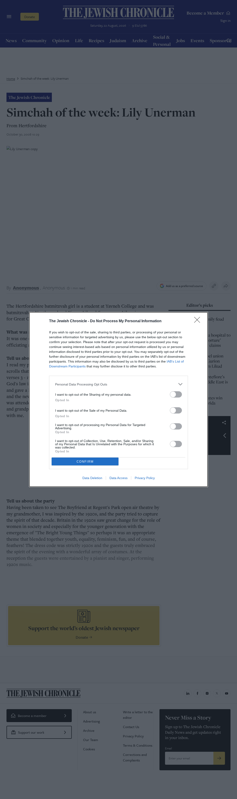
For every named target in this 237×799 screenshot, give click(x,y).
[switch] (176, 394)
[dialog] (118, 399)
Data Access (118, 478)
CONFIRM (85, 461)
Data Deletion (92, 478)
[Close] (198, 321)
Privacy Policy (145, 478)
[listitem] (118, 384)
